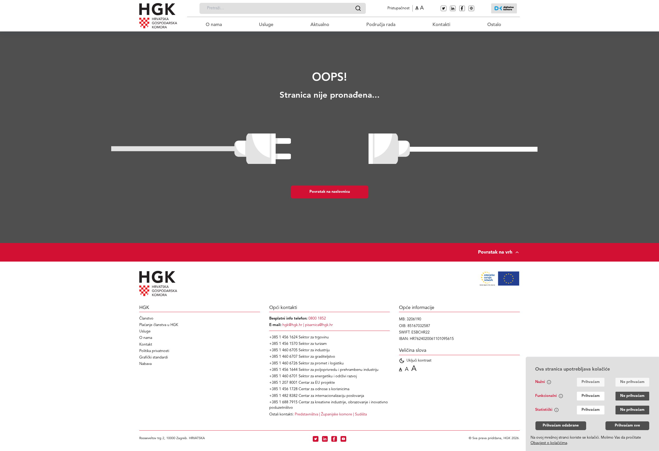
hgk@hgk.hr (292, 325)
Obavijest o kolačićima (549, 443)
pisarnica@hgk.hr (319, 325)
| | (331, 414)
